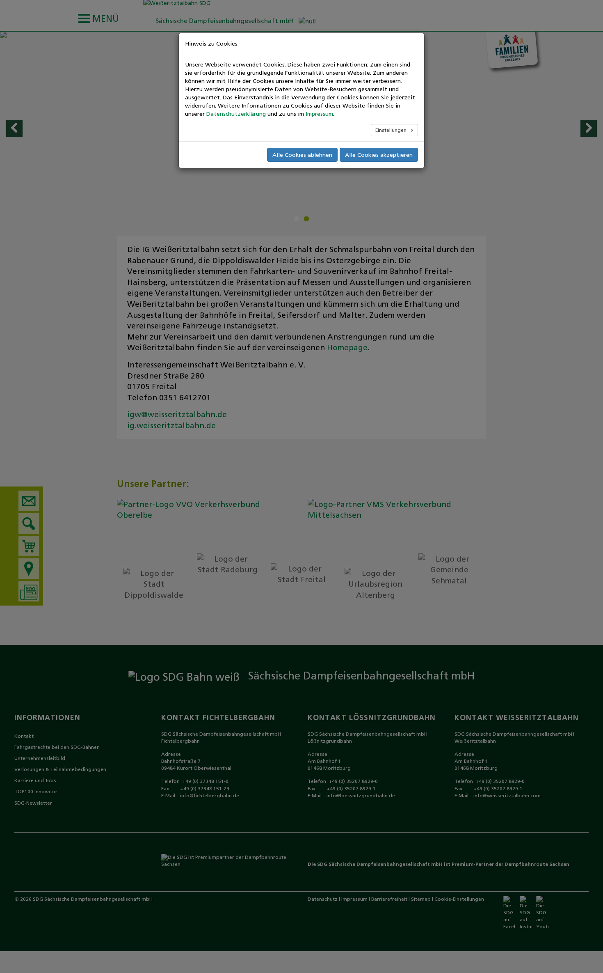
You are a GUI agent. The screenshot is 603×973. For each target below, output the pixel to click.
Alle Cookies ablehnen (302, 154)
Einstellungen (391, 130)
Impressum (319, 113)
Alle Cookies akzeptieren (379, 154)
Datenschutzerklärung (236, 113)
